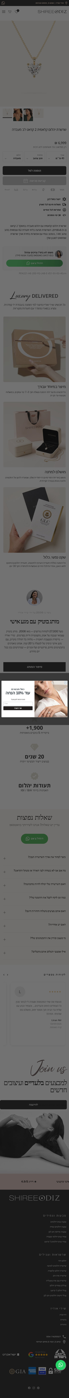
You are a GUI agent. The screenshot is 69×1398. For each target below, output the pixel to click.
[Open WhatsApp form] (61, 1365)
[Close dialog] (65, 682)
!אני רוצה (18, 708)
